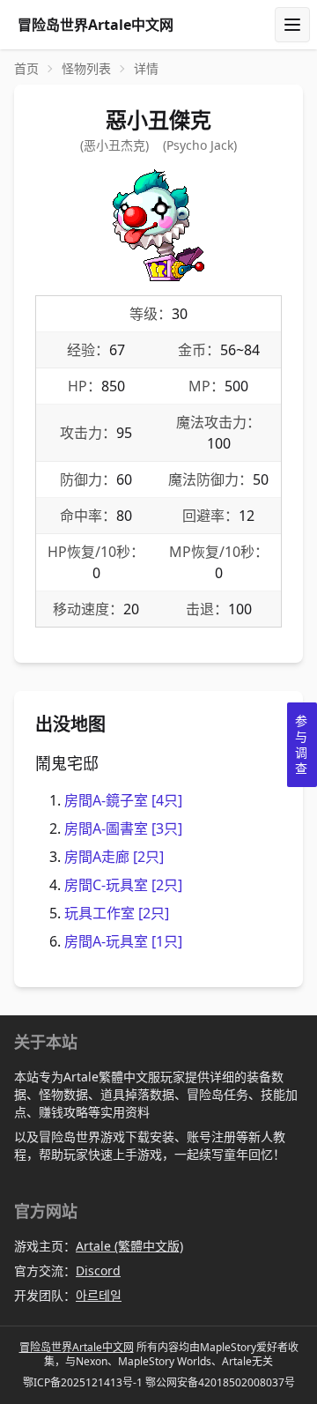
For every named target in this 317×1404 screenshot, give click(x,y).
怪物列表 (86, 68)
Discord (98, 1270)
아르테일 (99, 1295)
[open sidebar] (292, 24)
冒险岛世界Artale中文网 (76, 1347)
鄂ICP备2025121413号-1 (83, 1382)
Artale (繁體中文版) (129, 1245)
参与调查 (301, 744)
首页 (26, 68)
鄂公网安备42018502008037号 (220, 1382)
